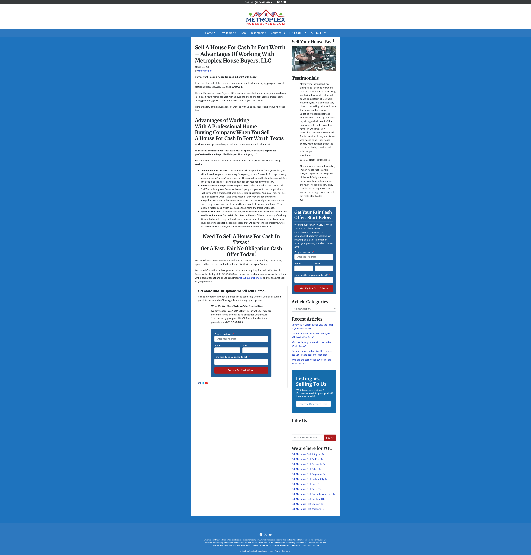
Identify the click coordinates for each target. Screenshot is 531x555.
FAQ (243, 33)
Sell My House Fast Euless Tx (306, 469)
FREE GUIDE (296, 33)
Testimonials (258, 33)
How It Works (228, 33)
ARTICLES (317, 33)
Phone (217, 345)
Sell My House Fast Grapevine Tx (308, 474)
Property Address (224, 334)
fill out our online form (250, 278)
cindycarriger (205, 70)
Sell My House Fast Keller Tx (306, 489)
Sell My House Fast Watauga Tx (308, 509)
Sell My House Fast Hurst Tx (306, 484)
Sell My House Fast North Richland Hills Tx (313, 494)
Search (330, 438)
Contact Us (278, 33)
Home (209, 33)
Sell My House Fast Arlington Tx (308, 454)
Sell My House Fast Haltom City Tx (309, 479)
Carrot (288, 551)
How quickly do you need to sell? (232, 357)
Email (245, 345)
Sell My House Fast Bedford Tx (307, 459)
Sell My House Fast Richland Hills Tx (310, 499)
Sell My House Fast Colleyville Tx (308, 464)
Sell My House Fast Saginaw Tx (307, 504)
